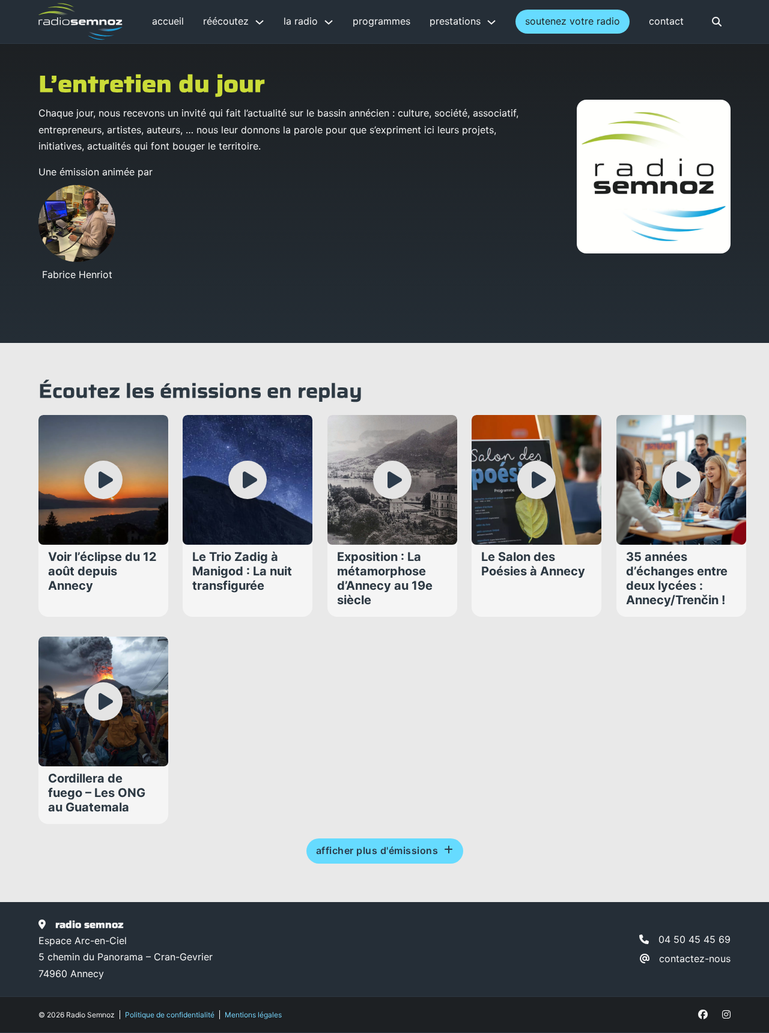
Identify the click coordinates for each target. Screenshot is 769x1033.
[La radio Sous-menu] (328, 22)
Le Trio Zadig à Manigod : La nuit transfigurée (242, 571)
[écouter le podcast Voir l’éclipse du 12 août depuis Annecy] (103, 480)
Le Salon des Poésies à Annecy (533, 564)
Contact (666, 21)
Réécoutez (226, 21)
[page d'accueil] (80, 21)
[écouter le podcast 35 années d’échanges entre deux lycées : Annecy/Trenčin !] (681, 480)
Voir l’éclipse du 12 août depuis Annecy (102, 571)
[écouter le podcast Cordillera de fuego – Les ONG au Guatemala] (103, 701)
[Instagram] (726, 1015)
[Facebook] (703, 1015)
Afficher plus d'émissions (377, 850)
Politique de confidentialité (169, 1014)
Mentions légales (253, 1014)
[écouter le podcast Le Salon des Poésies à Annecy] (536, 480)
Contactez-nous (695, 959)
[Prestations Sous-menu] (491, 22)
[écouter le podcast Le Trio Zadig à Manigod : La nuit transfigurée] (248, 480)
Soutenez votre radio (572, 21)
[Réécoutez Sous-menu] (259, 22)
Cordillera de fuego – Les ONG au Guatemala (96, 792)
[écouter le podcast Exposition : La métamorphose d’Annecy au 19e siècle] (392, 480)
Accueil (168, 21)
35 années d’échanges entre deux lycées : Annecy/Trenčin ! (677, 579)
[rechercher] (717, 21)
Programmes (381, 21)
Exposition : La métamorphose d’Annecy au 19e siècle (385, 579)
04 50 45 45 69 (694, 939)
